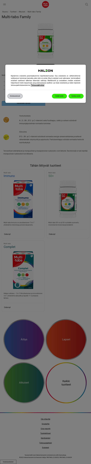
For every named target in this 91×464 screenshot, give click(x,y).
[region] (45, 84)
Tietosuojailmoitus (37, 85)
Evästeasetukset (15, 96)
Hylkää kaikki (59, 96)
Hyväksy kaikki (76, 96)
